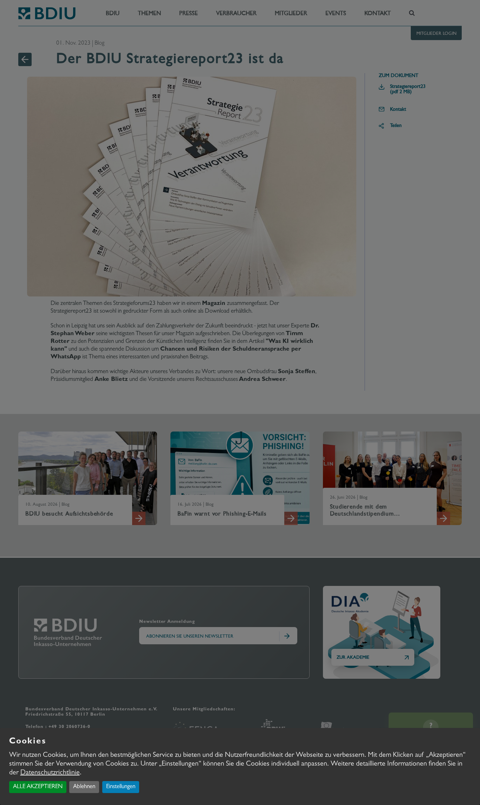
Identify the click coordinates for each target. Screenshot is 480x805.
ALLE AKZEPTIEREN (38, 787)
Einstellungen (120, 787)
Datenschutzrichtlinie (50, 773)
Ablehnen (84, 787)
